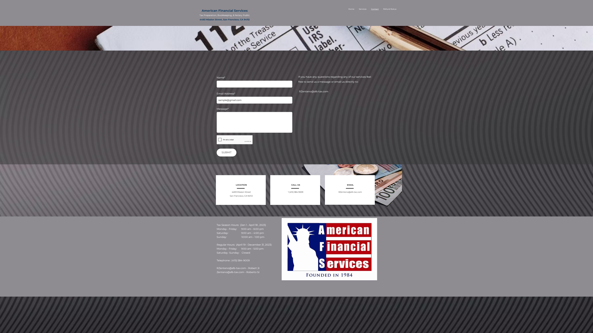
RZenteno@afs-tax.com (313, 91)
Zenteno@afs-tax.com (230, 272)
